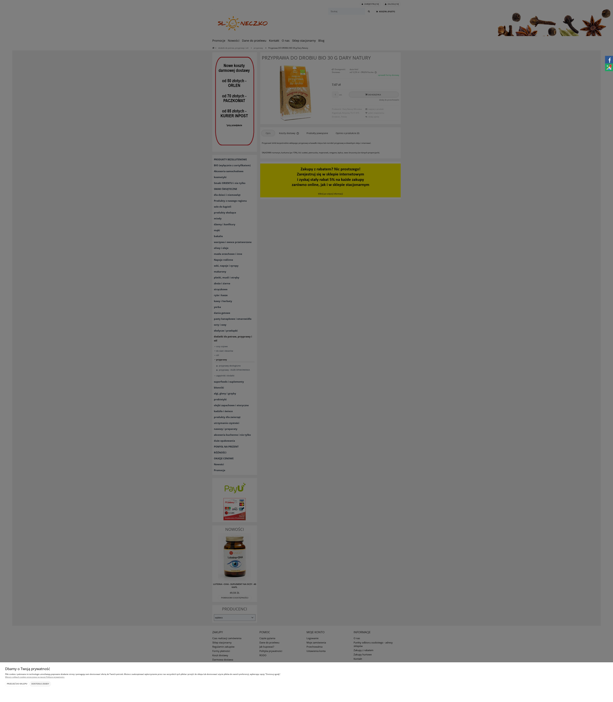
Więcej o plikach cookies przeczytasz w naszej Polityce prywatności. (35, 677)
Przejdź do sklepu (17, 684)
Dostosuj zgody (40, 684)
